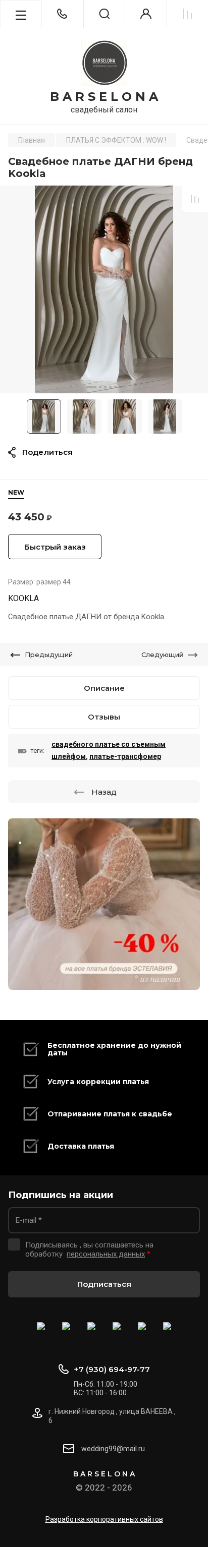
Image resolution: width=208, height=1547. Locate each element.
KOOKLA (23, 598)
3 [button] (105, 387)
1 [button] (91, 387)
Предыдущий (49, 654)
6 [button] (120, 387)
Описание (104, 688)
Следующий (162, 654)
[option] (104, 289)
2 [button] (100, 387)
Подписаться (104, 1284)
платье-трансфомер (125, 756)
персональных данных (106, 1254)
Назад (104, 792)
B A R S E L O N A (104, 97)
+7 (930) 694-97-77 (112, 1369)
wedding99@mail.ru (113, 1449)
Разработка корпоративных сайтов (104, 1519)
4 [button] (110, 387)
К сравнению (195, 199)
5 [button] (115, 387)
